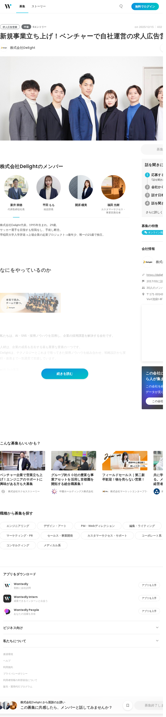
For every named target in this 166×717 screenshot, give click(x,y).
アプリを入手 (149, 585)
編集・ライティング (142, 526)
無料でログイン (145, 6)
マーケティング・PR (19, 536)
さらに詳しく (154, 212)
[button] (83, 574)
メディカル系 (52, 545)
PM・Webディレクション (98, 526)
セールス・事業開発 (60, 536)
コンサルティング (17, 545)
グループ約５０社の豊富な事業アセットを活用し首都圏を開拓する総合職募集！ (72, 479)
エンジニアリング (17, 526)
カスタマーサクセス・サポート (107, 536)
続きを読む (65, 373)
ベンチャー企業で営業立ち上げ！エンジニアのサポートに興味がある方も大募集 (21, 479)
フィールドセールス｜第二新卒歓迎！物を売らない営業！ (123, 477)
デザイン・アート (55, 526)
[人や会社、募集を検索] (121, 6)
